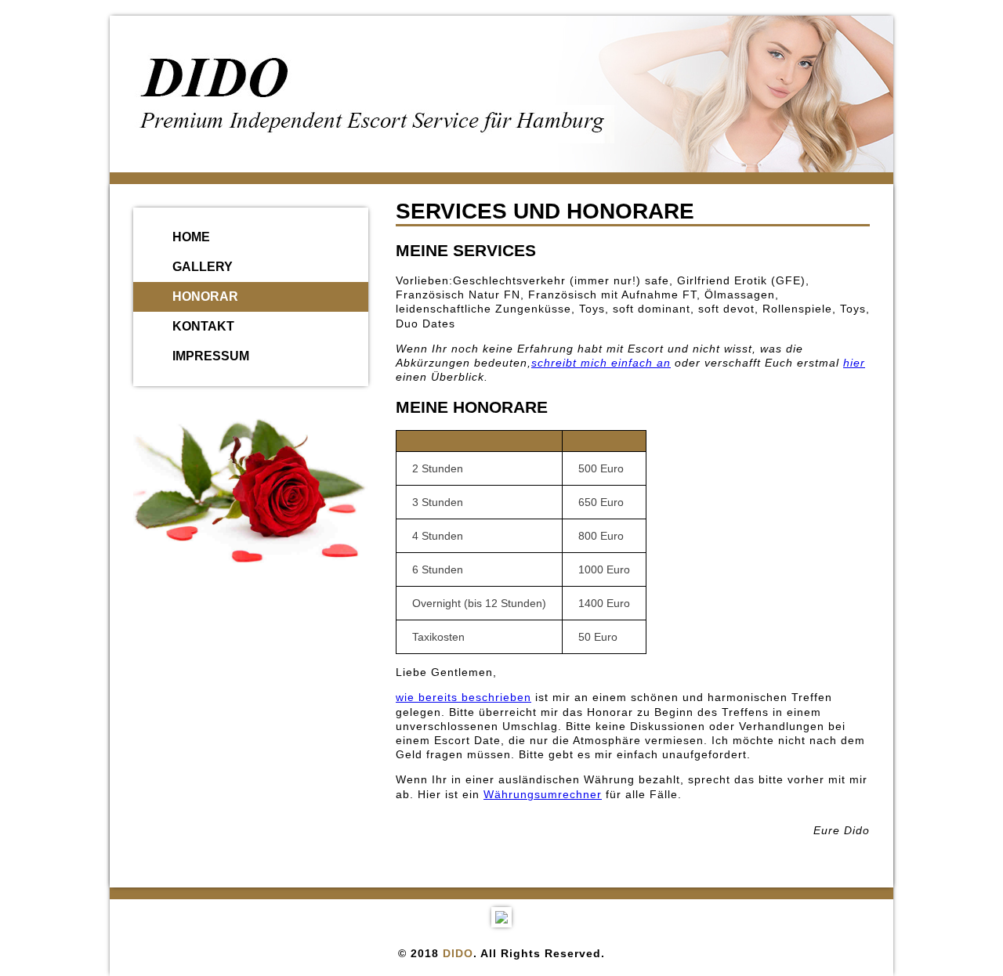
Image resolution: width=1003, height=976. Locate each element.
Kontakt (203, 326)
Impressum (210, 356)
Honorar (205, 296)
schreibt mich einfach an (601, 362)
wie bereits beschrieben (463, 697)
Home (191, 237)
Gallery (202, 266)
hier (854, 362)
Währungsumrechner (542, 794)
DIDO (458, 953)
